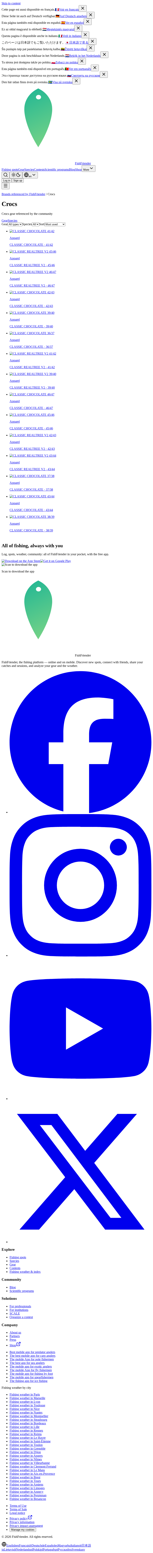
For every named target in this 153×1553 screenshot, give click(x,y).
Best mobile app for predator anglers (32, 1352)
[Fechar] (95, 68)
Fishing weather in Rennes (26, 1430)
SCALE (15, 1313)
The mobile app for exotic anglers (31, 1366)
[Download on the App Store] (21, 561)
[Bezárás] (78, 28)
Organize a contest (21, 1317)
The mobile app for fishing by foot (31, 1373)
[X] (80, 1242)
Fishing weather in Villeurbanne (30, 1463)
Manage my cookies (22, 1529)
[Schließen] (91, 15)
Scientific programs (57, 169)
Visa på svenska (60, 82)
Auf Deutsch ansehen (71, 16)
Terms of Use (18, 1505)
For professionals (20, 1306)
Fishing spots (10, 169)
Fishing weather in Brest (25, 1477)
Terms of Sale (18, 1509)
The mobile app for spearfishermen (31, 1377)
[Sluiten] (104, 54)
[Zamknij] (82, 61)
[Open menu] (6, 186)
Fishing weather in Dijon (25, 1452)
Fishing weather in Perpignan (28, 1495)
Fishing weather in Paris (25, 1394)
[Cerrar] (88, 21)
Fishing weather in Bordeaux (28, 1423)
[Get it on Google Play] (55, 561)
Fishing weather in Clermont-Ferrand (33, 1466)
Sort (41, 224)
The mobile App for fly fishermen (31, 1370)
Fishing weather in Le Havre (28, 1437)
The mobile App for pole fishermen (32, 1359)
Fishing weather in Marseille (27, 1398)
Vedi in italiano (69, 36)
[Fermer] (83, 8)
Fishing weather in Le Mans (27, 1470)
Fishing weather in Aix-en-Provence (32, 1473)
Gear (21, 169)
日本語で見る (76, 42)
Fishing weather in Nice (25, 1409)
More (86, 169)
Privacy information (22, 1522)
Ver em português (78, 69)
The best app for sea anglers (27, 1363)
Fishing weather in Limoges (27, 1488)
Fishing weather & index (25, 1271)
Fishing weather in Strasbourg (28, 1419)
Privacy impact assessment (26, 1525)
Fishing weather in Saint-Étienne (30, 1441)
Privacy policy (19, 1518)
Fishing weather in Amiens (26, 1484)
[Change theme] (16, 175)
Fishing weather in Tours (25, 1481)
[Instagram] (80, 955)
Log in (6, 180)
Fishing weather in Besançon (28, 1499)
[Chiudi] (85, 35)
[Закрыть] (104, 74)
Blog (72, 169)
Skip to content (11, 3)
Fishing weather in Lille (24, 1427)
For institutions (19, 1310)
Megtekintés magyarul (58, 29)
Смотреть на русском (83, 75)
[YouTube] (80, 1098)
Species (29, 169)
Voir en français (67, 9)
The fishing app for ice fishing (28, 1381)
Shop (78, 169)
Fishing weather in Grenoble (27, 1448)
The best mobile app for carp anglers (32, 1355)
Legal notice (17, 1513)
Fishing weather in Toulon (26, 1445)
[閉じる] (92, 41)
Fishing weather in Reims (26, 1434)
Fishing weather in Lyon (25, 1401)
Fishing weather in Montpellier (29, 1416)
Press (13, 1339)
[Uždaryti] (91, 48)
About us (15, 1332)
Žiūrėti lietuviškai (74, 49)
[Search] (6, 175)
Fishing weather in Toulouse (27, 1405)
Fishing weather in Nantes (26, 1412)
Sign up (17, 180)
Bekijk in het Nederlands (82, 55)
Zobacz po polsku (64, 62)
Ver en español (72, 22)
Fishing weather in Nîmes (26, 1459)
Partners (15, 1336)
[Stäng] (76, 81)
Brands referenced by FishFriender (23, 194)
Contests (39, 169)
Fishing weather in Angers (26, 1455)
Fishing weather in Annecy (26, 1491)
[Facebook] (80, 812)
